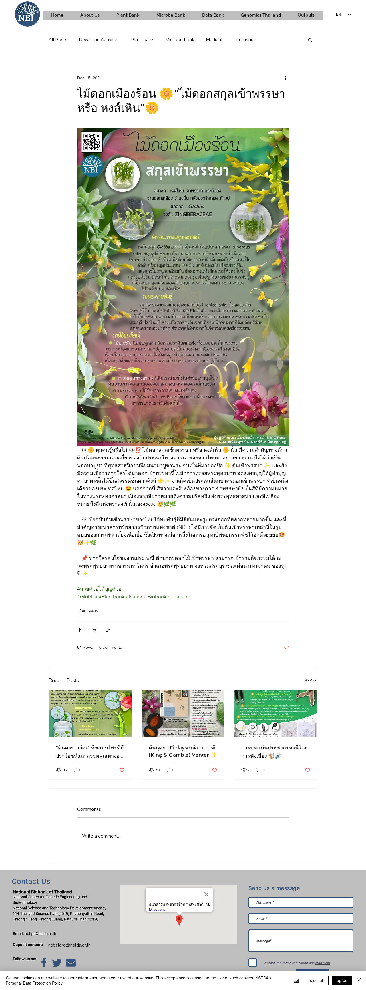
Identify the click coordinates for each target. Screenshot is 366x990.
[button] (310, 39)
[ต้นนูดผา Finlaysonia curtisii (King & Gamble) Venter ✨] (183, 713)
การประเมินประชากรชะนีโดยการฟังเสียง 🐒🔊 (274, 752)
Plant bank (142, 39)
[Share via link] (108, 629)
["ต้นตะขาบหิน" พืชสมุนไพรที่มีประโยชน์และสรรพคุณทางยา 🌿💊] (90, 713)
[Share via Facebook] (80, 629)
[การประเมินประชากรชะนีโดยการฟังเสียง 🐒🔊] (275, 713)
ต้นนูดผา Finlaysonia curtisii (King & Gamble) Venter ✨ (183, 751)
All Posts (58, 39)
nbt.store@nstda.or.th (71, 945)
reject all (316, 980)
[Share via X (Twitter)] (94, 629)
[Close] (359, 980)
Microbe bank (179, 39)
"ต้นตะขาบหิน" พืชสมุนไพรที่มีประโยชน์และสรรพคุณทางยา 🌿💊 (90, 752)
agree (342, 980)
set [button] (296, 980)
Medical (214, 39)
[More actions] (285, 77)
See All (311, 679)
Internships (245, 39)
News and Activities (99, 39)
